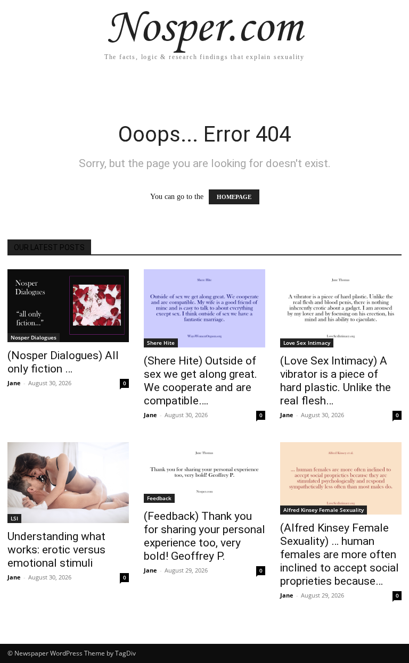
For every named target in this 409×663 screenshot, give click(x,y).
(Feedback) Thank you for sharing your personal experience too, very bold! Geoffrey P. (204, 536)
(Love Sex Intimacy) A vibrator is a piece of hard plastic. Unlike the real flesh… (335, 380)
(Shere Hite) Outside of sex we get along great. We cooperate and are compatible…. (200, 380)
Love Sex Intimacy (306, 342)
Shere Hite (161, 342)
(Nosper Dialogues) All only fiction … (63, 362)
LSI (14, 518)
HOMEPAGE (234, 197)
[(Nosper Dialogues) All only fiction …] (68, 305)
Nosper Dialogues (33, 337)
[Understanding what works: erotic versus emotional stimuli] (68, 482)
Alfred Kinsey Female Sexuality (323, 509)
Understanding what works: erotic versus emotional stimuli (56, 549)
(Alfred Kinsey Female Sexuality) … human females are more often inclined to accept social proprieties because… (339, 554)
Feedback (159, 498)
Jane (14, 383)
